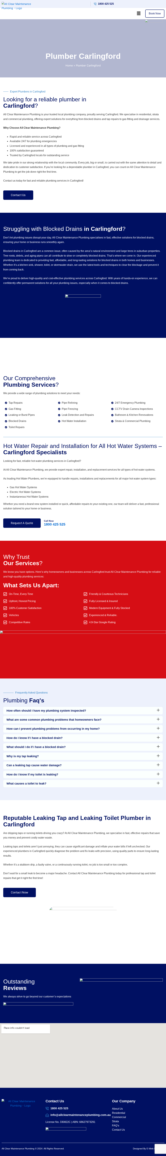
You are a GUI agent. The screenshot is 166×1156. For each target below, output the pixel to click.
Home (69, 65)
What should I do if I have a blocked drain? (36, 747)
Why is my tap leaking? (22, 756)
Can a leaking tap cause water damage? (34, 765)
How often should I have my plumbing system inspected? (46, 710)
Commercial (119, 1117)
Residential (118, 1113)
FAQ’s (115, 1125)
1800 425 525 (54, 524)
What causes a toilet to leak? (26, 783)
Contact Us (118, 1129)
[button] (139, 13)
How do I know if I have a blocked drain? (34, 738)
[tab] (83, 710)
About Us (117, 1108)
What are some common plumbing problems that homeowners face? (53, 719)
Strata (115, 1121)
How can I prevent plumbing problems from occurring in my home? (53, 728)
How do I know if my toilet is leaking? (32, 774)
